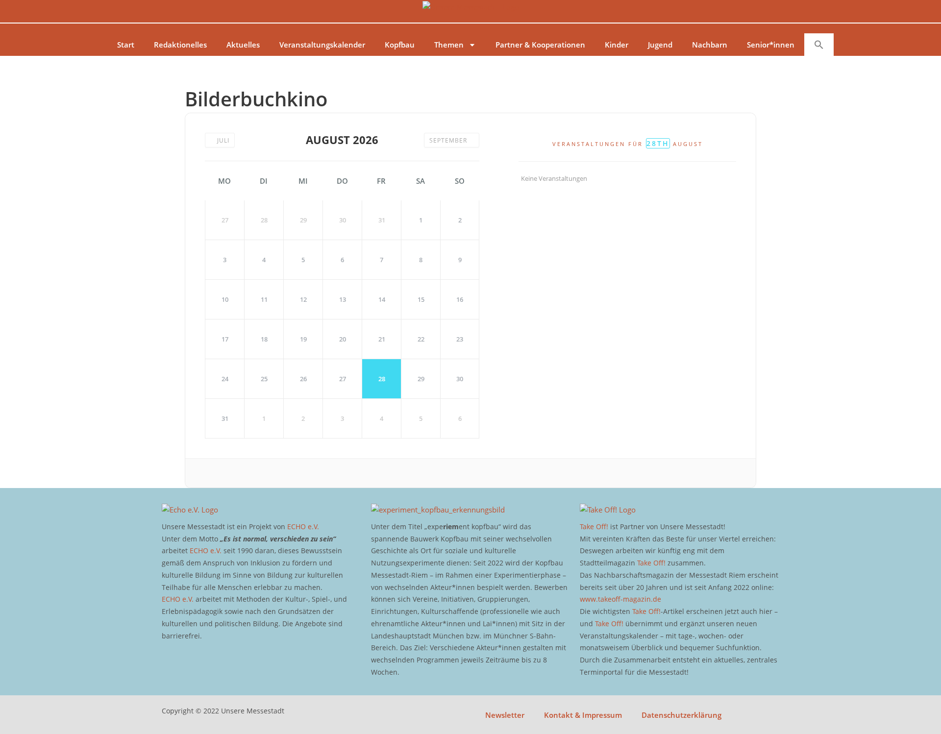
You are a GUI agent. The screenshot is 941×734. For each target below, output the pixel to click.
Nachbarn (709, 44)
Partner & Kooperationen (540, 44)
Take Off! (594, 526)
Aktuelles (243, 44)
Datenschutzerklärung (681, 715)
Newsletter (504, 715)
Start (125, 44)
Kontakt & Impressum (583, 715)
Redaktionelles (180, 44)
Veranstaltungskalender (322, 44)
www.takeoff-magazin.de (620, 599)
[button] (819, 44)
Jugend (660, 44)
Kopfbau (400, 44)
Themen (449, 44)
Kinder (616, 44)
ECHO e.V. (303, 526)
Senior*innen (770, 44)
